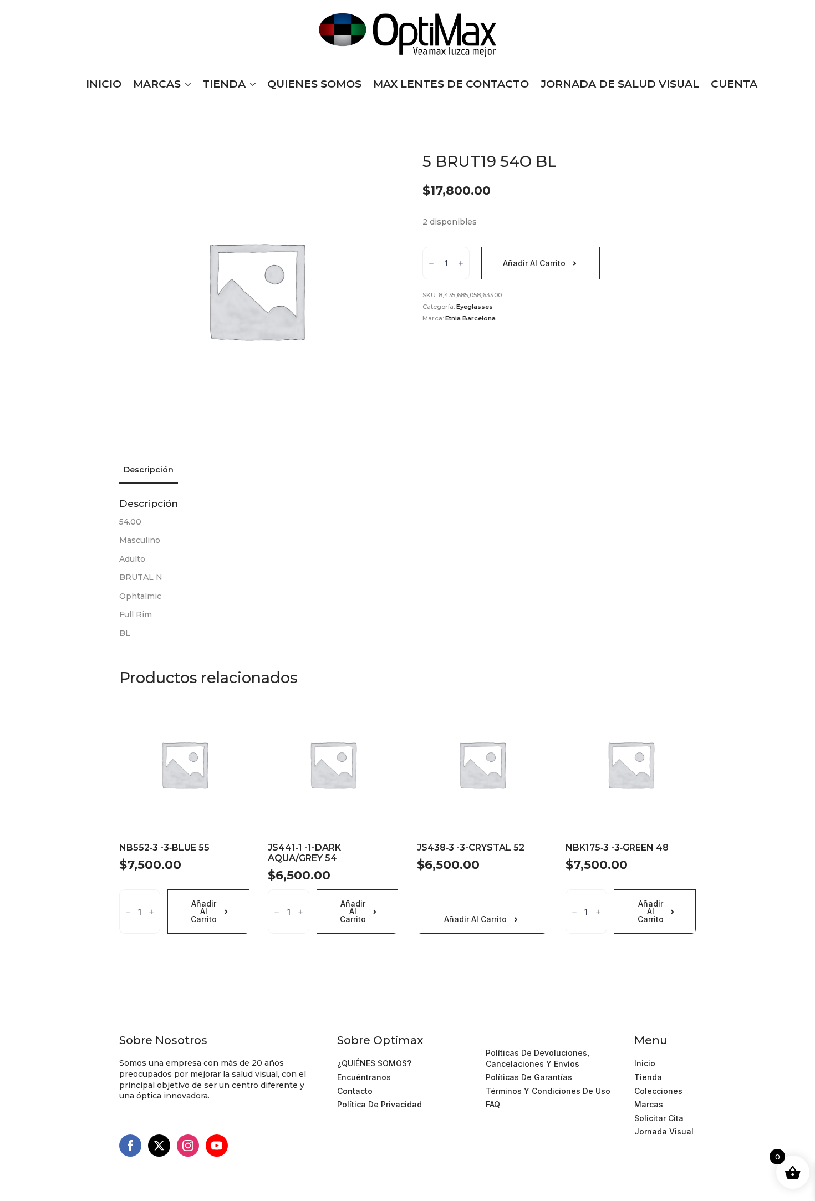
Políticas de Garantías (529, 1077)
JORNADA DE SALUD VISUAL (620, 84)
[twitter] (159, 1145)
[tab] (148, 469)
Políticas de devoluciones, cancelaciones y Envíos (537, 1058)
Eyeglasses (474, 307)
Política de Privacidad (379, 1104)
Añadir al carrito (534, 263)
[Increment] (461, 264)
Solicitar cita (659, 1118)
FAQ (493, 1104)
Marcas (648, 1104)
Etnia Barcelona (470, 318)
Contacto (355, 1091)
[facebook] (130, 1145)
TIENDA (224, 84)
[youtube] (217, 1145)
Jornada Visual (664, 1131)
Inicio (644, 1063)
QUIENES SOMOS (314, 84)
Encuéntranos (364, 1077)
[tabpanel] (407, 568)
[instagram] (188, 1145)
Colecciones (658, 1091)
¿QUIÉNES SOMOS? (374, 1063)
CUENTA (734, 84)
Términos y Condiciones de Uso (548, 1039)
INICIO (103, 84)
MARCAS (157, 84)
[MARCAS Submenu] (186, 84)
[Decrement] (431, 264)
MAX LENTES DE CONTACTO (451, 84)
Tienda (648, 1077)
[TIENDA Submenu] (251, 84)
